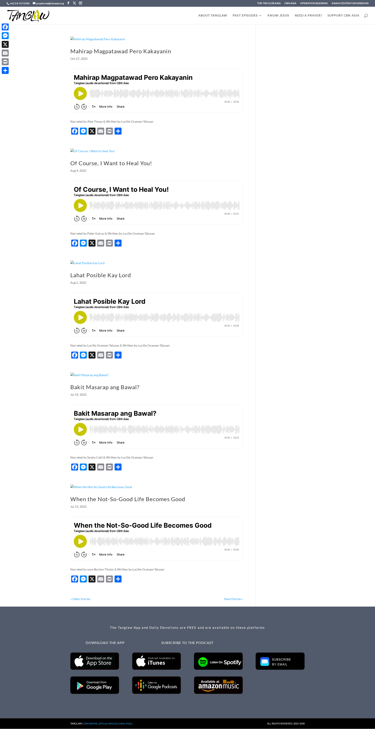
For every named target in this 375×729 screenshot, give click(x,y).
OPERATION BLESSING (314, 3)
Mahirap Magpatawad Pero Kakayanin (120, 51)
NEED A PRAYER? (308, 15)
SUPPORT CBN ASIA (343, 15)
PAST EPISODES (245, 15)
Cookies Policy (125, 723)
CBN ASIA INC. (91, 723)
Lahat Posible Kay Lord (100, 275)
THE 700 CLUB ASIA (269, 3)
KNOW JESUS (278, 15)
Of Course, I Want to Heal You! (111, 163)
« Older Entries (80, 599)
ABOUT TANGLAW (212, 15)
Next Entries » (233, 599)
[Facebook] (5, 27)
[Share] (5, 70)
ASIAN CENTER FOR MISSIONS (350, 3)
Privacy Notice (107, 723)
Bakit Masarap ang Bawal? (104, 387)
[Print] (5, 61)
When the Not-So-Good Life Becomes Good (127, 498)
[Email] (5, 53)
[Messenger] (5, 35)
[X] (5, 44)
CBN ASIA (290, 3)
